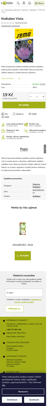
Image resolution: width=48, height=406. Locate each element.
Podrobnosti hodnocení (10, 26)
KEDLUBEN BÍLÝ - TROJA (23, 245)
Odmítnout (12, 399)
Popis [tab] (24, 149)
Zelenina (36, 184)
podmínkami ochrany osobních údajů (27, 300)
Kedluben (36, 187)
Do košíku (24, 105)
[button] (22, 255)
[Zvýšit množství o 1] (43, 96)
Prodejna (9, 348)
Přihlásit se (14, 308)
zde (3, 385)
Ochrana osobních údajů (16, 362)
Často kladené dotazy (14, 346)
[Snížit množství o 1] (31, 96)
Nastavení (23, 391)
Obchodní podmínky (14, 360)
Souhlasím (34, 399)
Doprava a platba (13, 364)
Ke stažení (10, 366)
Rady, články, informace (15, 337)
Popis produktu (7, 78)
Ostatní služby (12, 350)
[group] (23, 237)
